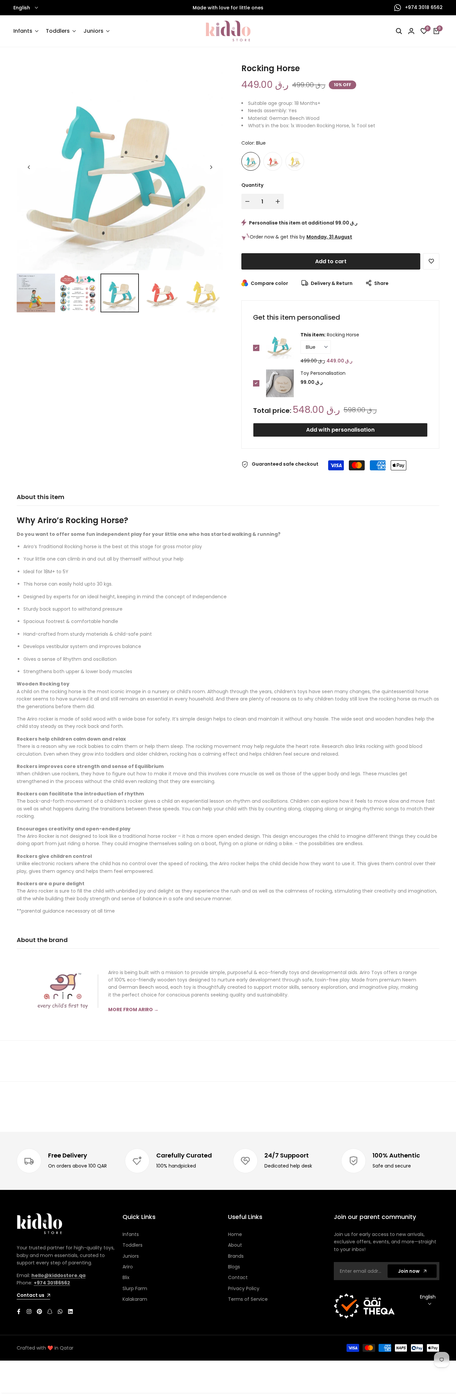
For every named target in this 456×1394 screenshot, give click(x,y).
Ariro (128, 1266)
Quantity (252, 185)
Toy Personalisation (323, 373)
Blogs (234, 1266)
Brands (236, 1256)
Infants (131, 1234)
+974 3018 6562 (423, 7)
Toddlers (133, 1245)
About (235, 1245)
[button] (431, 261)
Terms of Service (248, 1299)
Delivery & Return (331, 283)
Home (235, 1234)
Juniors (131, 1256)
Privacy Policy (243, 1288)
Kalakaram (135, 1299)
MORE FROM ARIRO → (133, 1009)
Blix (126, 1277)
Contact (238, 1277)
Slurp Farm (135, 1288)
